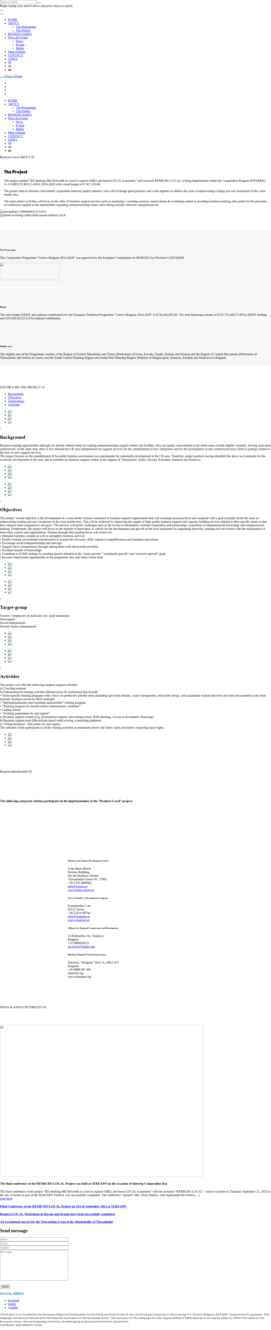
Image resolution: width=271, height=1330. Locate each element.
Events (20, 44)
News (19, 41)
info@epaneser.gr (79, 916)
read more (6, 1198)
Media (20, 48)
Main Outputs (16, 51)
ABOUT (13, 23)
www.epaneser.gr (79, 920)
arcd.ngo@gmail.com (81, 946)
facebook (13, 1300)
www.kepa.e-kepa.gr (81, 890)
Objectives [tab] (14, 397)
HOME (12, 19)
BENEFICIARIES (20, 34)
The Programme (26, 27)
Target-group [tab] (16, 401)
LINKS (12, 59)
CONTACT (15, 55)
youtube (13, 1307)
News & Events (18, 37)
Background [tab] (15, 394)
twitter (12, 1304)
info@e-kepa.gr (77, 886)
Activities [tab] (14, 404)
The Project (23, 30)
